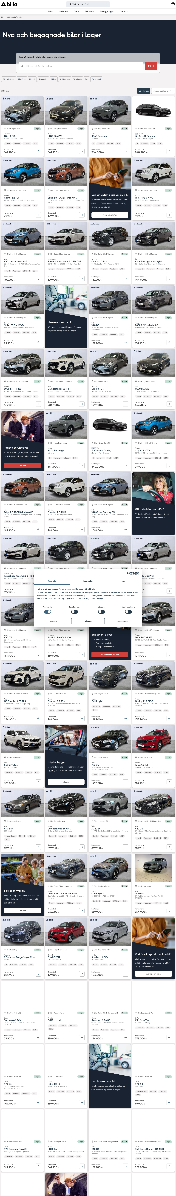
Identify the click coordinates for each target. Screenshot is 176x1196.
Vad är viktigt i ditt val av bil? (109, 194)
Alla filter (10, 79)
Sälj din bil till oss (102, 634)
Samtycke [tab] (52, 581)
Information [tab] (88, 581)
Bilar (3, 17)
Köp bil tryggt (56, 762)
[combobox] (81, 66)
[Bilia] (9, 4)
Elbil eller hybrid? (14, 890)
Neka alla (53, 621)
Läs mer (22, 466)
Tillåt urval (88, 621)
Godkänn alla (122, 621)
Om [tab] (123, 581)
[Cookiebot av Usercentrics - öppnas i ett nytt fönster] (128, 573)
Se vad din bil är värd (110, 655)
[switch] (74, 612)
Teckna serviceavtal (16, 447)
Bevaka (145, 91)
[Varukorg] (173, 4)
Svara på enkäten (109, 215)
